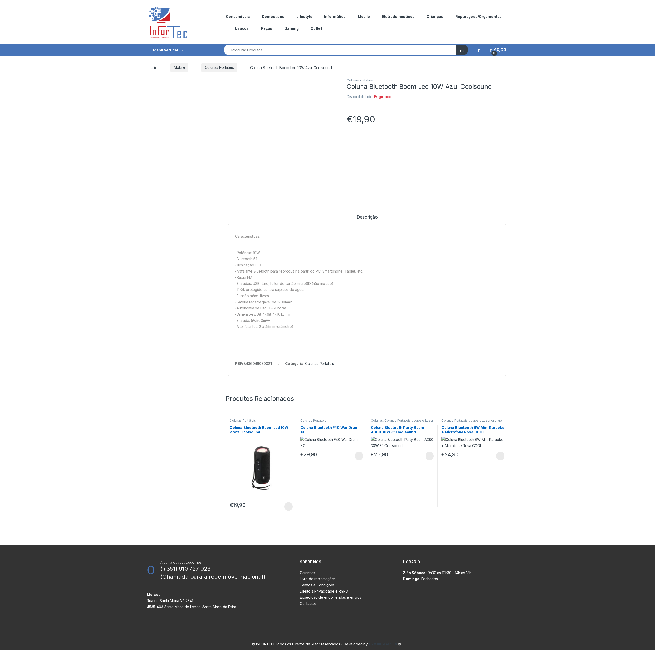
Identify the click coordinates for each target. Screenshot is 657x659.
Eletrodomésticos (398, 16)
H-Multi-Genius (383, 644)
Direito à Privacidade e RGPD (324, 591)
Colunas (377, 420)
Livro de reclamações (318, 579)
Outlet (316, 28)
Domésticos (273, 16)
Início (153, 67)
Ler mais (288, 506)
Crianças (435, 16)
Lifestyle (304, 16)
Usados (242, 28)
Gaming (291, 28)
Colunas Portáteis (219, 67)
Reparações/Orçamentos (478, 16)
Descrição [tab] (367, 217)
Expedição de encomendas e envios (330, 597)
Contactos (308, 603)
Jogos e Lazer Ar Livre (485, 420)
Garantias (307, 572)
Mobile (364, 16)
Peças (266, 28)
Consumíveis (238, 16)
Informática (334, 16)
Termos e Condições (317, 585)
